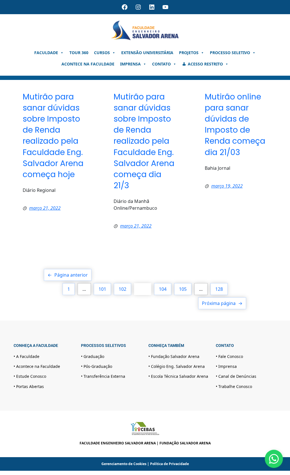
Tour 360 (78, 52)
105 (183, 289)
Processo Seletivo (230, 52)
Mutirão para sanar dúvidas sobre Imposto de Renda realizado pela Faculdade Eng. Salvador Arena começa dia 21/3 (144, 141)
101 (102, 289)
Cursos (102, 52)
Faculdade (46, 52)
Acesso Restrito (205, 64)
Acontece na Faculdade (87, 64)
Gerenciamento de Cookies (123, 463)
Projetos (189, 52)
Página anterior (68, 275)
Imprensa (130, 64)
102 (122, 289)
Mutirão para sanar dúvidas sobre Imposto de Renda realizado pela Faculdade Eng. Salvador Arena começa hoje (53, 135)
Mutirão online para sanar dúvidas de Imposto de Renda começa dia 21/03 (235, 124)
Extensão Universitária (147, 52)
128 (219, 289)
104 (163, 289)
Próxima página (222, 303)
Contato (161, 64)
